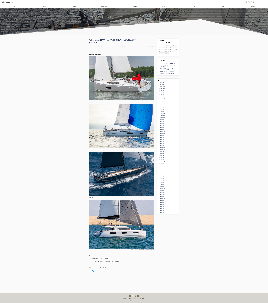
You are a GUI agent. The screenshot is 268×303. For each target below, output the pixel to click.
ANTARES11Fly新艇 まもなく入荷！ (167, 63)
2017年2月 (161, 212)
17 (170, 49)
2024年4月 (161, 106)
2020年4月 (161, 173)
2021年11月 (162, 147)
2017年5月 (161, 206)
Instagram (248, 2)
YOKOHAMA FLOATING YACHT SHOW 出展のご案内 (112, 39)
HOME (170, 21)
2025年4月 (161, 92)
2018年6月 (161, 192)
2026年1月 (161, 84)
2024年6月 (161, 104)
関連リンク (124, 298)
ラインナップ (15, 6)
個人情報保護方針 (143, 298)
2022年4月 (161, 141)
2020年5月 (161, 171)
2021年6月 (161, 155)
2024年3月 (161, 108)
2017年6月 (161, 204)
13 (159, 49)
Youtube (253, 2)
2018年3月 (161, 194)
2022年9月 (161, 135)
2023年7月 (161, 123)
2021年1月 (161, 159)
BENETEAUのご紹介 (104, 6)
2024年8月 (161, 102)
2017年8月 (161, 202)
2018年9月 (161, 190)
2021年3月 (161, 157)
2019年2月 (161, 186)
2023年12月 (162, 113)
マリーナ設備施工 (134, 6)
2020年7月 (161, 167)
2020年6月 (161, 169)
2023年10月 (162, 117)
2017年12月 (162, 198)
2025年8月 (161, 90)
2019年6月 (161, 182)
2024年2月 (161, 110)
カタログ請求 (253, 6)
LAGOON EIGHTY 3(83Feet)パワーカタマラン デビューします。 (168, 69)
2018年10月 (162, 188)
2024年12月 (162, 98)
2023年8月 (161, 121)
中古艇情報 (74, 6)
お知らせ (99, 42)
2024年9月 (161, 100)
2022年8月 (161, 137)
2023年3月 (161, 129)
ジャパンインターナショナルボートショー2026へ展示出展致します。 (168, 65)
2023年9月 (161, 119)
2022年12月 (162, 131)
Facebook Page (251, 2)
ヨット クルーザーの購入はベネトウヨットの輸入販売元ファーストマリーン (7, 2)
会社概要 (163, 6)
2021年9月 (161, 151)
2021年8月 (161, 153)
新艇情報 (44, 6)
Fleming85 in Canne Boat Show (166, 73)
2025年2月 (161, 94)
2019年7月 (161, 181)
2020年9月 (161, 163)
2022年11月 (162, 133)
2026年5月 (161, 82)
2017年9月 (161, 200)
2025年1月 (161, 96)
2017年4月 (161, 208)
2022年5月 (161, 139)
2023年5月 (161, 125)
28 (162, 53)
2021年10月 (162, 149)
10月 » (162, 54)
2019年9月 (161, 177)
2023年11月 (162, 115)
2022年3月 (161, 143)
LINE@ (246, 2)
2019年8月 (161, 178)
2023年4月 (161, 127)
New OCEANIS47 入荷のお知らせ (166, 71)
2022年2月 (161, 145)
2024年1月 (161, 111)
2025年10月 (162, 88)
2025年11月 (162, 86)
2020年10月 (162, 161)
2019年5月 (161, 184)
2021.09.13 (92, 42)
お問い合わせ (256, 2)
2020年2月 (161, 175)
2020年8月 (161, 165)
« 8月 (159, 54)
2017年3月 (161, 210)
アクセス (193, 6)
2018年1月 (161, 196)
